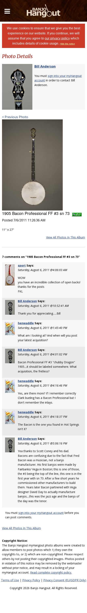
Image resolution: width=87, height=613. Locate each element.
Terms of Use (10, 580)
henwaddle (26, 323)
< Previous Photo (15, 117)
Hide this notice (67, 43)
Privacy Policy (31, 580)
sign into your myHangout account (41, 513)
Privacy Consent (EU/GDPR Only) (64, 580)
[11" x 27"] (32, 164)
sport (22, 265)
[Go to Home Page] (44, 11)
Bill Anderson (45, 66)
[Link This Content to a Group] (77, 213)
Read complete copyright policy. (51, 572)
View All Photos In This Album (65, 237)
